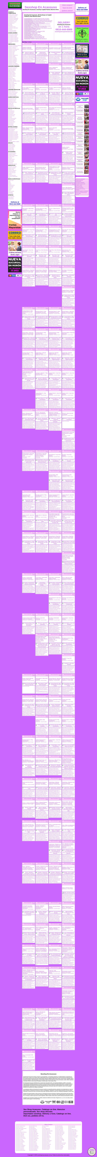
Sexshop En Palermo (46, 1135)
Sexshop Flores (27, 26)
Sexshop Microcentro (28, 21)
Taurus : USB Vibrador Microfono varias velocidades (40, 1013)
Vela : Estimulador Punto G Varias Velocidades (54, 949)
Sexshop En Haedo (32, 1141)
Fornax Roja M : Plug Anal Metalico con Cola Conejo (41, 700)
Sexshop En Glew (58, 1141)
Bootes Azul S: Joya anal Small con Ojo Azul (41, 761)
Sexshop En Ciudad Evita (33, 1146)
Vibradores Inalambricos (13, 55)
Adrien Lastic (11, 180)
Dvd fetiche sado (12, 114)
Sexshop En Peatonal (72, 1134)
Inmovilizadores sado (13, 102)
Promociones (11, 198)
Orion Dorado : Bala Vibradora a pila (66, 250)
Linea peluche (11, 105)
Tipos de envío (67, 8)
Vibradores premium (12, 57)
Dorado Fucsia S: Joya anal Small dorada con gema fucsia (68, 433)
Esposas (10, 157)
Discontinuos (11, 197)
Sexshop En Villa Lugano (33, 1133)
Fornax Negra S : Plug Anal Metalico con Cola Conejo (41, 537)
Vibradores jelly (11, 52)
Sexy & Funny (11, 191)
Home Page (24, 42)
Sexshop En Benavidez (33, 1150)
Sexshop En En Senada (46, 1144)
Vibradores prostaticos (13, 58)
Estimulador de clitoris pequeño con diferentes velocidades (27, 907)
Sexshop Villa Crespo (28, 27)
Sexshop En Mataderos (46, 1136)
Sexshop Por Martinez (59, 1130)
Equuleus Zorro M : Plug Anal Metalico (54, 720)
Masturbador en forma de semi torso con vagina (41, 783)
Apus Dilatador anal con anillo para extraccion (41, 168)
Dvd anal (10, 109)
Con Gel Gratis (11, 196)
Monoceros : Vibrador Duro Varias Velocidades (55, 761)
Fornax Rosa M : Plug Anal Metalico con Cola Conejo (28, 700)
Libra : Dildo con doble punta (68, 825)
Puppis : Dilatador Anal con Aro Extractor (28, 168)
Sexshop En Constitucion (20, 1145)
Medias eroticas (12, 78)
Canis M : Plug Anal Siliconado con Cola (66, 88)
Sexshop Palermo (28, 19)
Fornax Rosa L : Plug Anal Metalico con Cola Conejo (41, 271)
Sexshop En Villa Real (33, 1132)
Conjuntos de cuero (12, 99)
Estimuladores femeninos (13, 135)
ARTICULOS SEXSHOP (80, 179)
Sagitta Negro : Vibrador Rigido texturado (41, 353)
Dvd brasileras (11, 112)
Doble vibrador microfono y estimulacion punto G (55, 1013)
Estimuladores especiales (13, 134)
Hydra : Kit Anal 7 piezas (67, 887)
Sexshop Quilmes (28, 29)
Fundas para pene (12, 172)
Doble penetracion (12, 171)
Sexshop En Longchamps (33, 1138)
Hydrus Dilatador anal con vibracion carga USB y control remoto (28, 1013)
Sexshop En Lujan (58, 1136)
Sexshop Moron (27, 30)
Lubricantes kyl (11, 23)
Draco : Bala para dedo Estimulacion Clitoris (67, 578)
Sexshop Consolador (59, 1127)
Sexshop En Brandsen (20, 1149)
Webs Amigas (48, 1124)
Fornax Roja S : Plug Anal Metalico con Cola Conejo (67, 537)
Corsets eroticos (12, 74)
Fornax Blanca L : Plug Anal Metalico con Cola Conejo (28, 271)
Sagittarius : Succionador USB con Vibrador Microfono (68, 1034)
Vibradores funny (12, 51)
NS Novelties (11, 186)
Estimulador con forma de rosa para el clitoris (54, 803)
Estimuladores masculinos (13, 136)
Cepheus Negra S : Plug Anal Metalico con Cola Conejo (27, 312)
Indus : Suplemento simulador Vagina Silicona (41, 972)
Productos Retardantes (13, 176)
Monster (10, 42)
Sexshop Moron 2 (80, 167)
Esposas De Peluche (59, 1128)
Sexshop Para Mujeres (80, 160)
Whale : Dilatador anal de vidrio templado (27, 128)
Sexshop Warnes (28, 35)
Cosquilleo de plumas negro (55, 47)
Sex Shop (44, 1127)
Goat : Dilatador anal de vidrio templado (41, 128)
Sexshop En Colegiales (33, 1145)
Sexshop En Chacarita (59, 1146)
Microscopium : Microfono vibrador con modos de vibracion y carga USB (67, 803)
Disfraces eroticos (12, 76)
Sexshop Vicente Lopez (29, 37)
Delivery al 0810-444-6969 (14, 203)
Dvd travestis (11, 125)
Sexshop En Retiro (45, 1134)
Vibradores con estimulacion (14, 49)
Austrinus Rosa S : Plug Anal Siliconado (41, 333)
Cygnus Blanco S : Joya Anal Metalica (41, 394)
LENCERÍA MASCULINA (80, 183)
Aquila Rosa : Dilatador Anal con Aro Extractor (68, 783)
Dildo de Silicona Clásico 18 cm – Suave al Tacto (28, 928)
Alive (9, 181)
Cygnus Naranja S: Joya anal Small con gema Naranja (27, 373)
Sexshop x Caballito (19, 1129)
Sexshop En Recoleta (59, 1134)
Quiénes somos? (67, 10)
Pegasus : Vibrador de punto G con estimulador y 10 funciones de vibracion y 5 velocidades (28, 972)
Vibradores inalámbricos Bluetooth (15, 45)
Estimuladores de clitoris (13, 131)
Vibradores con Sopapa (13, 63)
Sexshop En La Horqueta (46, 1140)
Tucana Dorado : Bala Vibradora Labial (66, 475)
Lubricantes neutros (12, 21)
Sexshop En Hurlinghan (20, 1141)
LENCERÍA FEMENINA (80, 182)
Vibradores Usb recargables (14, 64)
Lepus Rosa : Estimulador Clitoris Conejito (54, 578)
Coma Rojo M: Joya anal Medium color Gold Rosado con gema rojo (55, 638)
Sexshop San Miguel (33, 1130)
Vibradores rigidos (12, 56)
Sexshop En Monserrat (20, 1136)
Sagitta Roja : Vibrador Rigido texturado (67, 353)
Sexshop (70, 1128)
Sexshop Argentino (71, 1127)
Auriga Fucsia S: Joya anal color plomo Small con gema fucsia (68, 515)
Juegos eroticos (12, 159)
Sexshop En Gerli (71, 1141)
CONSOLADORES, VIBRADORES (79, 181)
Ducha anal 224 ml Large (67, 128)
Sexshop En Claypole (72, 1145)
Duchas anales (11, 144)
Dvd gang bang (11, 115)
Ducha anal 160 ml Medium (68, 108)
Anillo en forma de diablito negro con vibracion (67, 740)
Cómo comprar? (67, 5)
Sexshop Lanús (27, 32)
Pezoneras (11, 162)
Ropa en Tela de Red (12, 83)
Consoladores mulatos (13, 36)
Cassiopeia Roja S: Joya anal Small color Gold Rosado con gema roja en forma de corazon (41, 638)
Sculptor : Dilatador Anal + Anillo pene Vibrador (54, 928)
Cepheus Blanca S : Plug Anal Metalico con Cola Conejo (54, 167)
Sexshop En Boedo (45, 1149)
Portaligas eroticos (12, 79)
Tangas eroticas (12, 84)
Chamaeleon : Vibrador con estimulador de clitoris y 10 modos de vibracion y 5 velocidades (68, 949)
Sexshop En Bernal (58, 1149)
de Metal (10, 140)
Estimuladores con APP (13, 128)
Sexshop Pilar (27, 38)
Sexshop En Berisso (72, 1149)
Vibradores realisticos (13, 60)
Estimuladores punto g (13, 139)
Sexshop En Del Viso (72, 1144)
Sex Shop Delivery (32, 1128)
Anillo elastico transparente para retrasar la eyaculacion (42, 48)
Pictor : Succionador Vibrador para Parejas (40, 1034)
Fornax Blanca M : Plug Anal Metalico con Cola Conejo (68, 679)
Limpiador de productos (13, 15)
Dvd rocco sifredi (12, 121)
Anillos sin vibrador (12, 167)
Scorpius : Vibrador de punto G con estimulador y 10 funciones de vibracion (55, 867)
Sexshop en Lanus (19, 1139)
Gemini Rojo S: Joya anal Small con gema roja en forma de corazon (41, 454)
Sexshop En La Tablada (59, 1139)
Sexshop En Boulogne (33, 1149)
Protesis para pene (12, 175)
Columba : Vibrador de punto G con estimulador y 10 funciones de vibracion (42, 867)
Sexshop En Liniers (45, 1138)
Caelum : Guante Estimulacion (65, 148)
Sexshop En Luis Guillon (72, 1136)
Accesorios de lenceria (13, 67)
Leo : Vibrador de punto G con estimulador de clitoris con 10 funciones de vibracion (68, 845)
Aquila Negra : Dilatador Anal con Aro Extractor (54, 783)
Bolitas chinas (11, 169)
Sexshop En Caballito (59, 1147)
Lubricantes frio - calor (13, 20)
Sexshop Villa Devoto (33, 1129)
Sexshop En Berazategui (20, 1150)
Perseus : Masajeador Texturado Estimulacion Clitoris (41, 413)
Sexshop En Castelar (72, 1146)
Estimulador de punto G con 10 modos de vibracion (42, 825)
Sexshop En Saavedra (33, 1134)
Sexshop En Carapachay (33, 1147)
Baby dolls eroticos (12, 70)
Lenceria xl (11, 77)
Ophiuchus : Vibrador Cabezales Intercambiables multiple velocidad (55, 413)
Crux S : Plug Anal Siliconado (53, 128)
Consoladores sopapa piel (13, 41)
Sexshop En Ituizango (72, 1140)
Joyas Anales (11, 147)
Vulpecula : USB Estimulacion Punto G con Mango (54, 971)
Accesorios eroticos (12, 153)
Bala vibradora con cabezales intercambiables (28, 761)
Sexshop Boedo (27, 25)
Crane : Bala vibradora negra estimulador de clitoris (68, 188)
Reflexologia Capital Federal (21, 1128)
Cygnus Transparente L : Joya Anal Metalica (41, 740)
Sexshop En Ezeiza (19, 1144)
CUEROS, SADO (79, 185)
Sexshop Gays (32, 1127)
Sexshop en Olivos (58, 1135)
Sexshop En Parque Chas (34, 1135)
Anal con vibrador (12, 145)
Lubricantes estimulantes (13, 19)
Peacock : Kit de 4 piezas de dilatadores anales (68, 168)
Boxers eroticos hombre (13, 92)
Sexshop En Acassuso (41, 7)
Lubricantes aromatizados (13, 18)
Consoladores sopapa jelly (13, 40)
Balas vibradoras (12, 129)
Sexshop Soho (18, 1130)
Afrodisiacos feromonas (13, 155)
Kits (9, 177)
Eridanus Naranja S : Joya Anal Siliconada (41, 230)
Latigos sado (11, 103)
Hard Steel (11, 192)
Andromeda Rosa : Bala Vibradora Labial (54, 333)
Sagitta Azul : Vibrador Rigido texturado (54, 353)
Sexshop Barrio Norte (29, 20)
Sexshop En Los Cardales (21, 1138)
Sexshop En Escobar (33, 1144)
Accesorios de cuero (12, 98)
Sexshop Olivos (27, 33)
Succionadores (11, 130)
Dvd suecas (11, 124)
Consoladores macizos (13, 35)
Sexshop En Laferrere (33, 1139)
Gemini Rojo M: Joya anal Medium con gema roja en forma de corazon (67, 556)
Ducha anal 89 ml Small (27, 108)
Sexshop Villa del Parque (29, 22)
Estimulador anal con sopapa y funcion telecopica (55, 1034)
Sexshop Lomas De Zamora (21, 1132)
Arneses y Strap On (12, 170)
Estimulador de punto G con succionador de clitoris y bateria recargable (68, 991)
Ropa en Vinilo (11, 82)
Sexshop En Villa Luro (72, 1132)
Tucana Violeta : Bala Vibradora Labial (53, 475)
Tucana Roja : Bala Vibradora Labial (26, 495)
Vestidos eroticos (12, 88)
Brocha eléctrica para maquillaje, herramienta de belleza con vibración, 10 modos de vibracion (68, 760)
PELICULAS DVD (79, 186)
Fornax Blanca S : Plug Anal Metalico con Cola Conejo (28, 537)
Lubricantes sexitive (12, 30)
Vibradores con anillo (12, 166)
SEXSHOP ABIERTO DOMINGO (82, 191)
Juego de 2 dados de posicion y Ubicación (26, 48)
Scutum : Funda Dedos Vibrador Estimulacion (27, 578)
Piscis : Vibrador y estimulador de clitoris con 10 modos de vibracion (28, 867)
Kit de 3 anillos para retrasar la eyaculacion (28, 88)
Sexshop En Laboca (46, 1139)
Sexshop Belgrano (28, 18)
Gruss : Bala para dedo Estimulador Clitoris (27, 414)
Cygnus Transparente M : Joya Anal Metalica (54, 495)
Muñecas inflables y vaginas (14, 141)
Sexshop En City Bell (46, 1146)
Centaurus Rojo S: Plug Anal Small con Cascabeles (28, 618)
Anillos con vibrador (12, 47)
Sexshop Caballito (28, 23)
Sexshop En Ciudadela (20, 1146)
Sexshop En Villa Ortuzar (59, 1132)
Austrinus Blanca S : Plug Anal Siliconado (41, 209)
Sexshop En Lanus (71, 1138)
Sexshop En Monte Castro (73, 1135)
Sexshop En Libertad (59, 1138)
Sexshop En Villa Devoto (46, 1133)
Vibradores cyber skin (13, 50)
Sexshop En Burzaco (72, 1147)
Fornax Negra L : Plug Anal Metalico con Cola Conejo (68, 312)
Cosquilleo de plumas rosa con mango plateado (68, 48)
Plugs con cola (11, 150)
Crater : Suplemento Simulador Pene (53, 68)
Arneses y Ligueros (12, 68)
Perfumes (10, 29)
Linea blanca (11, 104)
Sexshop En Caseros (20, 1147)
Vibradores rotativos (12, 62)
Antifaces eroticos (12, 154)
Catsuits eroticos (12, 72)
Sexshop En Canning (46, 1147)
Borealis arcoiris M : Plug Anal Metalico (67, 639)
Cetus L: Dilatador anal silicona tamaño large (67, 68)
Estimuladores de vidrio (13, 133)
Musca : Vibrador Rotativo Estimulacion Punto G (41, 803)
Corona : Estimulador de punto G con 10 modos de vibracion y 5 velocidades (41, 949)
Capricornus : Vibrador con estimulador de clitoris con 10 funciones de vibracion (55, 845)
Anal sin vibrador (12, 146)
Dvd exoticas (11, 113)
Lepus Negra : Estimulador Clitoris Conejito (41, 578)
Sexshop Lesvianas (19, 1127)
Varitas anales (11, 149)
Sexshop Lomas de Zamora (30, 28)
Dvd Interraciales (12, 119)
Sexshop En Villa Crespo (59, 1133)
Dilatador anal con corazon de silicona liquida (54, 271)
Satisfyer (10, 188)
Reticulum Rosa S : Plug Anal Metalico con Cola (41, 312)
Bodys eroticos (11, 71)
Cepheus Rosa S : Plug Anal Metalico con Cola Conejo (68, 291)
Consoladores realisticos (13, 39)
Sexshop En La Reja (72, 1139)
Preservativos (11, 160)
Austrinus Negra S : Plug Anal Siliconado (27, 353)
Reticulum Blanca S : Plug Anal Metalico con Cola (54, 230)
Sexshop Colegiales (28, 36)
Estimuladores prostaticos (13, 137)
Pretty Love (11, 187)
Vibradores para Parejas (13, 46)
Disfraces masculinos (13, 93)
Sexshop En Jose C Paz (59, 1140)
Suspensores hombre (13, 95)
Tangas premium (12, 85)
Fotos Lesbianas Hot (46, 1128)
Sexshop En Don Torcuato (60, 1144)
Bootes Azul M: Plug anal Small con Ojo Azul (27, 679)
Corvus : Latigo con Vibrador (28, 803)
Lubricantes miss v (12, 26)
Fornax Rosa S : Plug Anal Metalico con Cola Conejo (54, 537)
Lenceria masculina (12, 94)
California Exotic (12, 185)
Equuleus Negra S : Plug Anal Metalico (27, 740)
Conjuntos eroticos (12, 73)
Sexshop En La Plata (20, 1140)
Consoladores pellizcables (13, 37)
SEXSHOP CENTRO (79, 187)
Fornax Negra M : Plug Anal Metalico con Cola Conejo (55, 679)
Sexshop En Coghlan (46, 1145)
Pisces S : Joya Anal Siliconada (40, 618)
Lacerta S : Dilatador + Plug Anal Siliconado (41, 373)
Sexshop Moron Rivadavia (29, 31)
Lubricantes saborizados (13, 27)
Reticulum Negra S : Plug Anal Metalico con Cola (54, 312)
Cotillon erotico (11, 156)
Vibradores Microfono (13, 61)
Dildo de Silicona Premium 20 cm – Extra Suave (68, 907)
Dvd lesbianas (11, 120)
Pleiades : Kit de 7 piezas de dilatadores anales (68, 868)
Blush (10, 182)
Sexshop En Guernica (46, 1141)
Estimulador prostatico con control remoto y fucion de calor (68, 1013)
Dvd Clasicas (11, 123)
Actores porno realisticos (13, 34)
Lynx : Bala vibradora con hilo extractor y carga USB (28, 825)
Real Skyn (11, 25)
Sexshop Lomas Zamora (72, 1130)
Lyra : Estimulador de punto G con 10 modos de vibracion (68, 928)
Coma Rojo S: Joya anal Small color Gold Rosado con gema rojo (54, 515)
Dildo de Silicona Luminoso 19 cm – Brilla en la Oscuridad (41, 928)
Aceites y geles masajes (13, 14)
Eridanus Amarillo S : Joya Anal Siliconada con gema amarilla (68, 209)
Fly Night (10, 24)
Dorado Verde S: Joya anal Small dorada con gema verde (28, 454)
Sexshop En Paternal (20, 1135)
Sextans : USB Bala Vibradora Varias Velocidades (40, 907)
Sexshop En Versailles (72, 1133)
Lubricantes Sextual (12, 31)
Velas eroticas (11, 161)
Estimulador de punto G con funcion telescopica (68, 972)
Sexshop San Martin (28, 34)
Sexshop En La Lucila (33, 1140)
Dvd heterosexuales (12, 118)
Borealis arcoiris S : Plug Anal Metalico (41, 495)
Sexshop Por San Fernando (47, 1130)
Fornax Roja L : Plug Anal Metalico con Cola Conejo (27, 333)
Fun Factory (11, 193)
